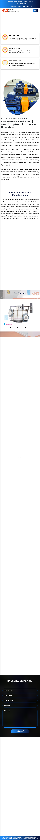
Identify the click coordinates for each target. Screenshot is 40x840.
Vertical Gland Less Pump (20, 328)
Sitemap (7, 777)
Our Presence (9, 780)
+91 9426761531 (21, 4)
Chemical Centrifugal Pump (13, 798)
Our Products (9, 773)
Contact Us (8, 784)
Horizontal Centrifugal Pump (14, 806)
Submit (19, 731)
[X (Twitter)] (8, 760)
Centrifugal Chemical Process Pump (16, 802)
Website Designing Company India (30, 838)
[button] (3, 21)
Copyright (5, 837)
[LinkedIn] (14, 760)
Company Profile (10, 769)
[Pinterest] (11, 760)
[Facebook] (4, 760)
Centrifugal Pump (10, 794)
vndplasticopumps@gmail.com (21, 6)
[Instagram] (17, 760)
